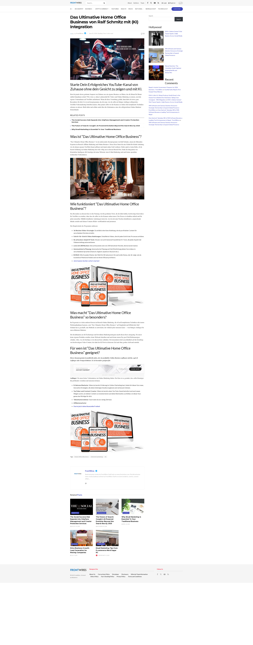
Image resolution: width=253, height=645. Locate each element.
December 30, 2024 (102, 526)
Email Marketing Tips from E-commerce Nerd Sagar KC (107, 550)
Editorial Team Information (139, 574)
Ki (105, 457)
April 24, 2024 (126, 524)
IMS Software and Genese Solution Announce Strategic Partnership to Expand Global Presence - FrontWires (164, 108)
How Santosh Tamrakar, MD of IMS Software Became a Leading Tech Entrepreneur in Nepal (164, 112)
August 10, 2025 (75, 526)
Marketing (75, 513)
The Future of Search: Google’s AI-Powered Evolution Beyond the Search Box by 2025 (106, 126)
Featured (115, 9)
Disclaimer (115, 574)
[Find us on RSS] (158, 3)
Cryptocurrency (101, 9)
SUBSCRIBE (177, 9)
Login (165, 3)
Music (130, 9)
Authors (136, 3)
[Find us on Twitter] (151, 3)
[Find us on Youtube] (155, 3)
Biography (79, 9)
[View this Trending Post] (96, 555)
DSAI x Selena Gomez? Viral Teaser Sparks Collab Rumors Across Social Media (173, 34)
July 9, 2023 (74, 555)
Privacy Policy (121, 576)
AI (71, 9)
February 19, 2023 (104, 555)
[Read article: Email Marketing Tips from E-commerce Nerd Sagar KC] (107, 538)
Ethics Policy (94, 576)
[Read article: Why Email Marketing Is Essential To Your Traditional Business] (133, 507)
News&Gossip (151, 9)
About (130, 3)
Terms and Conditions (135, 576)
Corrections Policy (104, 574)
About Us (92, 574)
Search (151, 16)
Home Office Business (82, 457)
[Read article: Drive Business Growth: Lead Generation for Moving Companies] (81, 538)
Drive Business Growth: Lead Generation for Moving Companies (79, 550)
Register (173, 3)
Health (123, 9)
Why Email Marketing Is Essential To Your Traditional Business (96, 129)
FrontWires (80, 33)
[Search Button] (105, 3)
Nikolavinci (74, 577)
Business (88, 9)
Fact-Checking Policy (107, 576)
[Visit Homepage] (76, 3)
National (138, 9)
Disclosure (125, 574)
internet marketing (97, 457)
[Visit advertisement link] (108, 369)
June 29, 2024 (93, 33)
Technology (163, 9)
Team (142, 3)
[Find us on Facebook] (147, 3)
